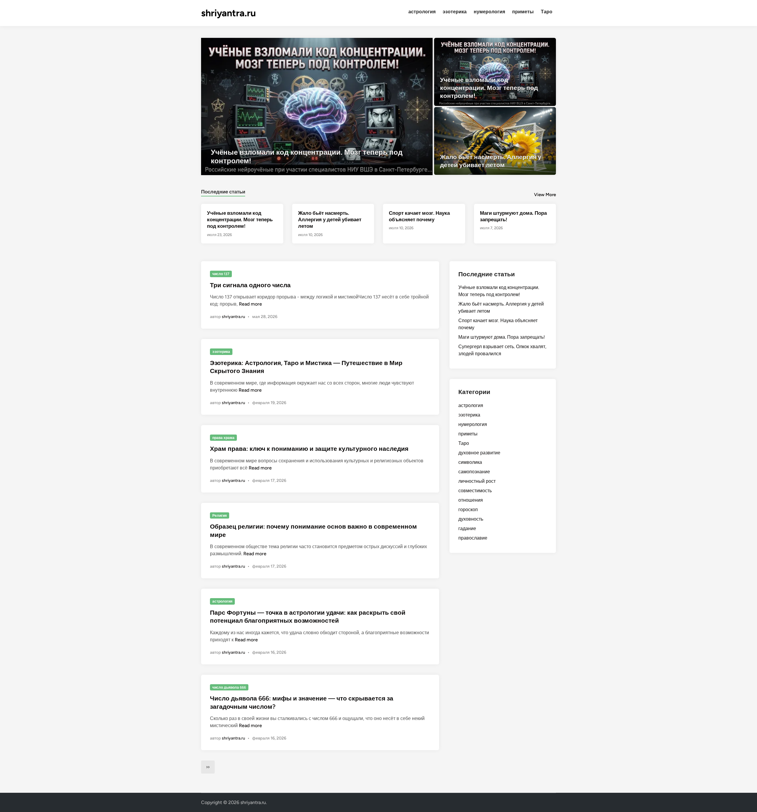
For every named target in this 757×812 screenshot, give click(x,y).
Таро (546, 11)
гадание (467, 528)
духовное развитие (479, 453)
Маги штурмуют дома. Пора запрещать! (501, 337)
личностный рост (477, 481)
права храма (223, 438)
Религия (219, 516)
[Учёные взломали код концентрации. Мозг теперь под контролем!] (317, 106)
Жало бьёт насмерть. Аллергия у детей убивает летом (329, 219)
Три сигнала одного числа (250, 285)
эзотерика (455, 11)
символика (470, 462)
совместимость (475, 490)
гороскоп (468, 509)
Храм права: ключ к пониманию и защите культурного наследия (309, 448)
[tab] (223, 190)
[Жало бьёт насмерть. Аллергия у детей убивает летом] (495, 141)
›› (208, 767)
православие (472, 538)
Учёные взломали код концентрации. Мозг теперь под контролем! (240, 219)
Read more (250, 304)
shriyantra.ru (228, 13)
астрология (422, 11)
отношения (470, 500)
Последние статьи (223, 192)
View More (545, 194)
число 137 (220, 274)
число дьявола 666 (229, 687)
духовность (470, 519)
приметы (523, 11)
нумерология (489, 11)
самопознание (474, 471)
